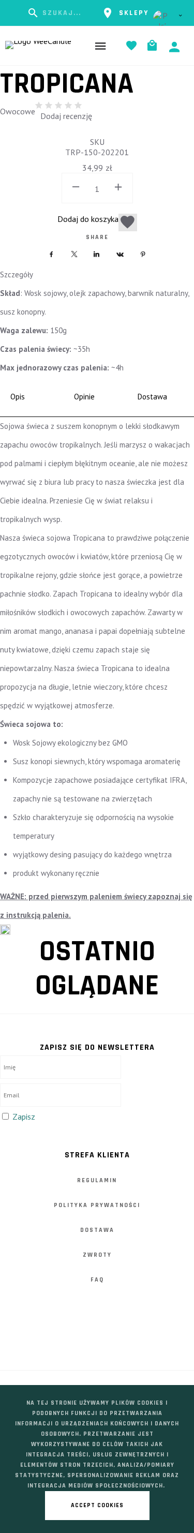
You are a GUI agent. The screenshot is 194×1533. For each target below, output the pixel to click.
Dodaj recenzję (66, 116)
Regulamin (97, 1180)
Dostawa (97, 1230)
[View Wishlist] (134, 45)
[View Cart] (155, 45)
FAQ (97, 1280)
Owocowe (17, 111)
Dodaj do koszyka (87, 219)
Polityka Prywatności (97, 1205)
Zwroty (97, 1255)
